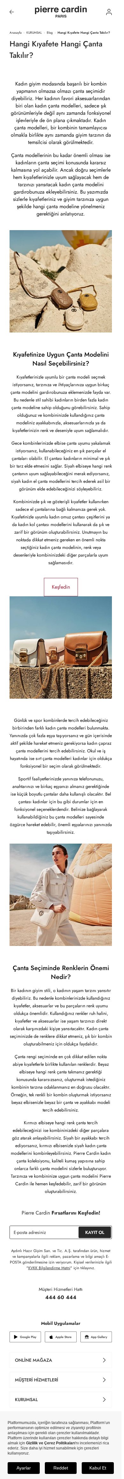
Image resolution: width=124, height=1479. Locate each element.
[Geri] (12, 12)
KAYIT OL (94, 1232)
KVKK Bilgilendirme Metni (49, 1268)
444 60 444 (60, 1297)
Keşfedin (61, 587)
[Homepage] (61, 12)
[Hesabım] (109, 12)
